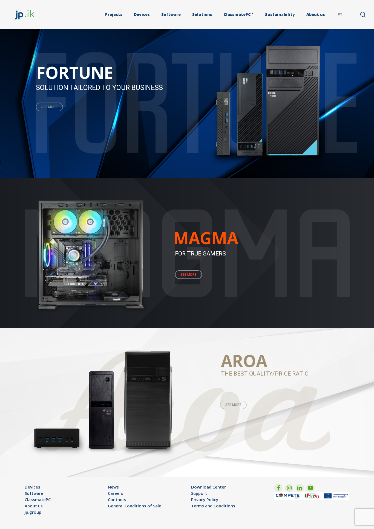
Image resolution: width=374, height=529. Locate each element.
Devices (32, 487)
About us (34, 505)
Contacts (117, 499)
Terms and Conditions (213, 505)
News (113, 487)
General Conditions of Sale (134, 505)
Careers (115, 493)
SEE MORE (49, 107)
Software (34, 493)
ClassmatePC (38, 499)
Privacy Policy (204, 499)
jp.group (33, 512)
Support (199, 493)
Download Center (208, 487)
